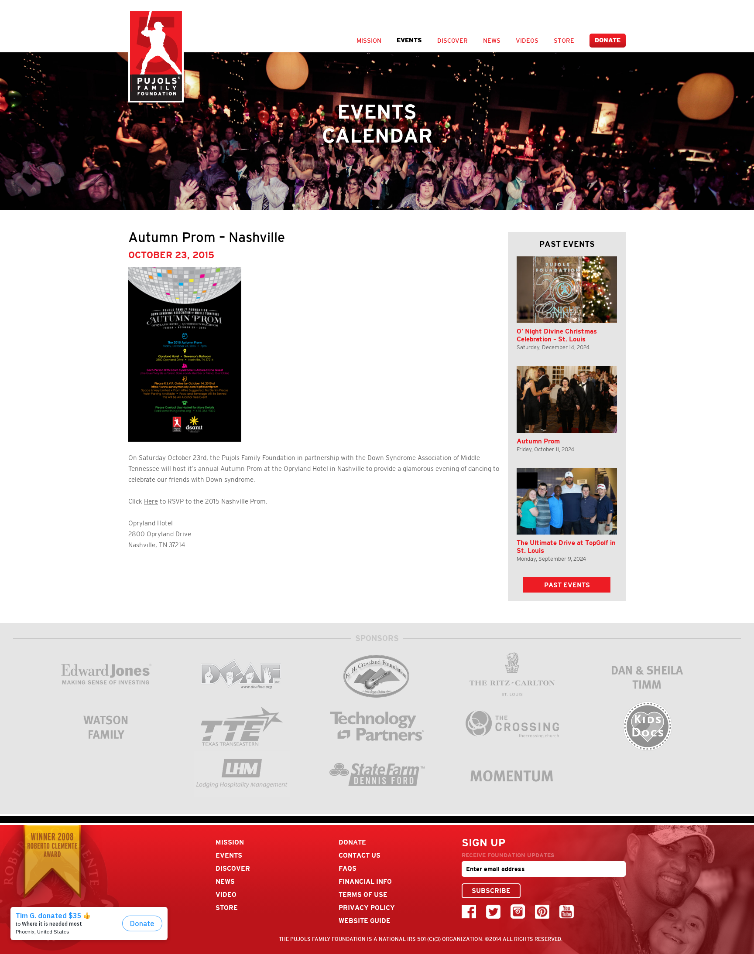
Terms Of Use (363, 894)
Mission (368, 40)
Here (151, 501)
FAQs (347, 868)
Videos (527, 40)
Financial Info (365, 881)
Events (409, 40)
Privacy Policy (367, 907)
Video (226, 894)
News (491, 40)
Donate (607, 40)
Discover (452, 40)
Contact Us (359, 855)
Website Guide (365, 920)
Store (564, 40)
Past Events (567, 585)
